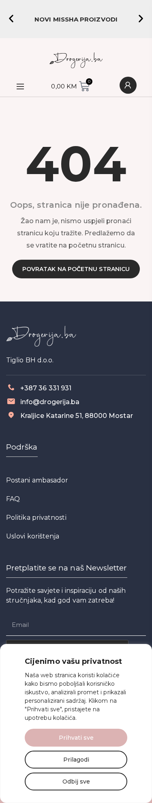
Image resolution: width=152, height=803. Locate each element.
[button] (11, 18)
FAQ (13, 499)
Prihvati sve (76, 737)
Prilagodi (76, 759)
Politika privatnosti (36, 517)
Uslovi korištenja (32, 536)
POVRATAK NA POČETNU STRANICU (76, 269)
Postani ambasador (37, 480)
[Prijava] (128, 85)
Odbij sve (76, 781)
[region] (76, 723)
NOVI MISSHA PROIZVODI (76, 19)
